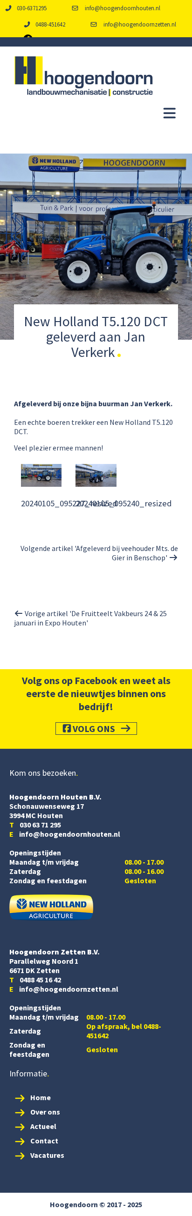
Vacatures (47, 1155)
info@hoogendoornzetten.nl (139, 24)
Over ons (45, 1111)
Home (40, 1097)
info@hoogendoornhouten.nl (121, 8)
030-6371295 (32, 8)
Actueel (43, 1126)
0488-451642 (50, 24)
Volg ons (94, 728)
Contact (44, 1140)
